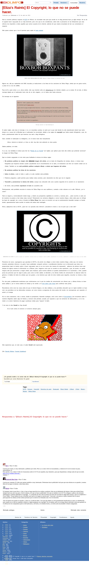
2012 (6, 533)
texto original (39, 30)
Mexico (83, 389)
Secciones (64, 2)
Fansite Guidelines (20, 351)
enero (4, 553)
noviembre (5, 538)
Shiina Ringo (32, 391)
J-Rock (77, 389)
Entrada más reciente (78, 510)
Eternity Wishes (9, 351)
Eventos (25, 529)
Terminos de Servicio (30, 517)
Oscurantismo (68, 296)
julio (4, 544)
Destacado (56, 389)
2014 (6, 529)
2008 (6, 559)
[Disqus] (44, 439)
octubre (5, 539)
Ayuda (72, 517)
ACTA (25, 19)
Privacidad (44, 517)
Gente (25, 533)
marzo (4, 550)
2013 (6, 531)
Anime (25, 525)
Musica (25, 391)
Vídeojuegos (26, 539)
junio (4, 545)
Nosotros (82, 2)
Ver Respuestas (82, 15)
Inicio (42, 510)
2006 (6, 564)
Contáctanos (63, 517)
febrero (5, 552)
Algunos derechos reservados (44, 556)
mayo (4, 547)
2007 (6, 561)
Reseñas (25, 537)
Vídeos (25, 541)
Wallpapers (26, 544)
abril (4, 548)
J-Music (72, 389)
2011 (6, 535)
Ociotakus (44, 527)
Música (25, 535)
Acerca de (18, 517)
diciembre (5, 536)
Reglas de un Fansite (37, 150)
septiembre (6, 541)
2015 (6, 527)
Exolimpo (11, 2)
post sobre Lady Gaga (48, 283)
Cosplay (25, 527)
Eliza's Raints (64, 389)
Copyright (36, 389)
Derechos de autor (46, 389)
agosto (4, 542)
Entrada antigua (8, 510)
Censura (30, 389)
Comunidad (73, 2)
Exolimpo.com (7, 558)
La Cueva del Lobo (47, 525)
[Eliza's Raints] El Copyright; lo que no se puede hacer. (40, 10)
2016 (6, 525)
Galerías (25, 531)
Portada (56, 2)
